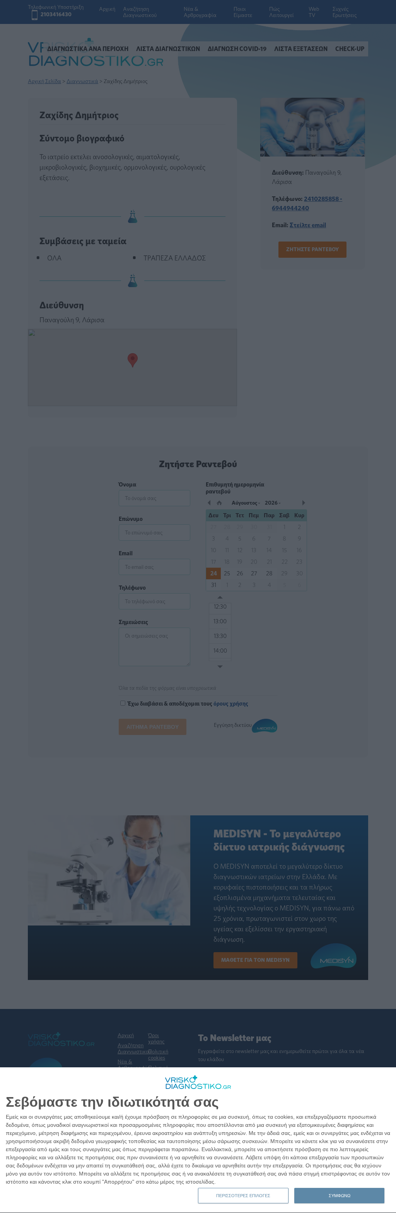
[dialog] (198, 1140)
